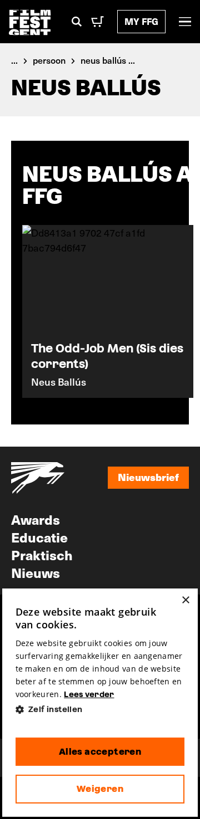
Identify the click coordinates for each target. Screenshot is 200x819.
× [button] (185, 600)
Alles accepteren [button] (100, 751)
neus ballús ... (108, 60)
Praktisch (42, 554)
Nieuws (35, 572)
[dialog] (100, 702)
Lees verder (89, 694)
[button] (100, 709)
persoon (49, 60)
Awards (35, 519)
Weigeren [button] (100, 789)
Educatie (39, 537)
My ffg (141, 21)
